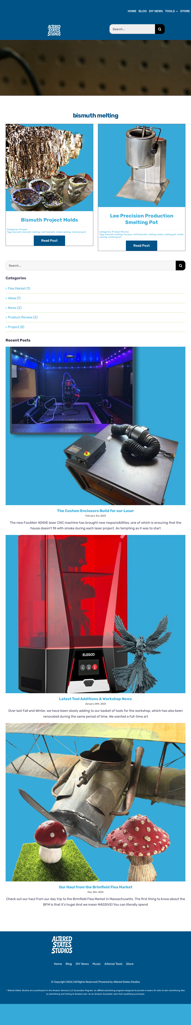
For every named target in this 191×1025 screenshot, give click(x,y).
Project (23, 229)
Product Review (120, 232)
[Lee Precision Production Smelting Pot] (141, 127)
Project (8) (16, 327)
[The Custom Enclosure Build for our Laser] (95, 426)
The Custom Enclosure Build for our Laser (95, 510)
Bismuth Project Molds (49, 220)
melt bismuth (48, 232)
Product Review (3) (22, 317)
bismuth (17, 232)
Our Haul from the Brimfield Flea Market (95, 887)
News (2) (14, 308)
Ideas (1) (14, 298)
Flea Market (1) (19, 288)
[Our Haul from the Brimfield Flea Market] (95, 802)
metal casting (63, 232)
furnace (127, 234)
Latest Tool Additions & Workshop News (95, 699)
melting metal (155, 234)
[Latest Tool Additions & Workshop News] (95, 614)
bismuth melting (31, 232)
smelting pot (114, 237)
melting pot (170, 234)
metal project (79, 232)
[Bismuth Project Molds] (49, 127)
